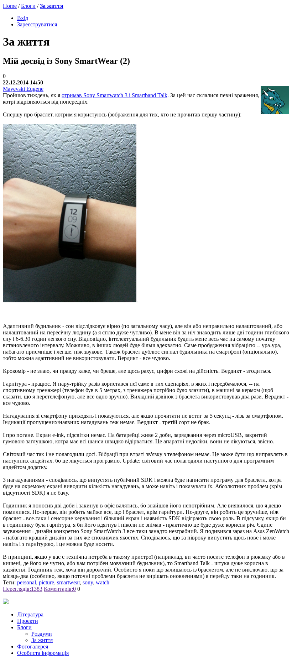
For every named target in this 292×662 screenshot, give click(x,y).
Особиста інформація (43, 653)
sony (88, 582)
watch (102, 582)
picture (46, 582)
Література (30, 614)
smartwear (68, 582)
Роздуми (41, 634)
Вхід (22, 18)
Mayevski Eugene (23, 89)
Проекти (27, 621)
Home (10, 6)
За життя (51, 6)
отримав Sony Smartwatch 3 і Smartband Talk (114, 95)
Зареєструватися (37, 24)
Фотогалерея (32, 646)
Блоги (28, 6)
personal (26, 582)
